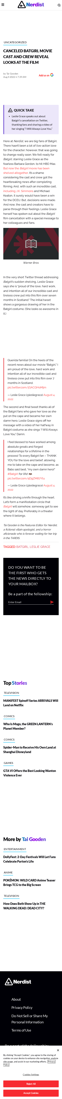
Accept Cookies (31, 1093)
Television (11, 692)
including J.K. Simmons (18, 191)
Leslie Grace (40, 546)
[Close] (58, 1050)
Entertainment (15, 849)
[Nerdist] (31, 5)
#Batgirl (13, 474)
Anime (8, 872)
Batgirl (7, 506)
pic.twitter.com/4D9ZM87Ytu (26, 478)
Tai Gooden (12, 73)
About (16, 999)
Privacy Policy (21, 1007)
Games (8, 762)
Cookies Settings (31, 1074)
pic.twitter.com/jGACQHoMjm (27, 387)
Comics (9, 716)
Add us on (43, 76)
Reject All (31, 1083)
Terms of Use (21, 1030)
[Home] (18, 984)
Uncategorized (15, 42)
